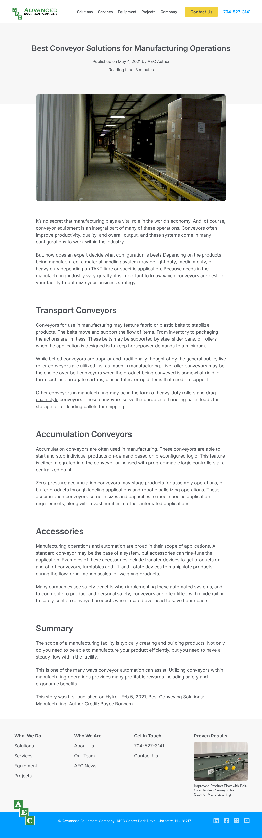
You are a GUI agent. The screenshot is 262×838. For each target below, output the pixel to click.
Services (105, 11)
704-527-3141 (237, 12)
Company (169, 11)
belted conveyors (67, 359)
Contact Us (146, 755)
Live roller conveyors (184, 365)
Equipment (127, 11)
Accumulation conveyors (62, 449)
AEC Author (159, 61)
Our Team (84, 755)
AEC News (85, 765)
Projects (148, 11)
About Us (84, 745)
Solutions (85, 11)
